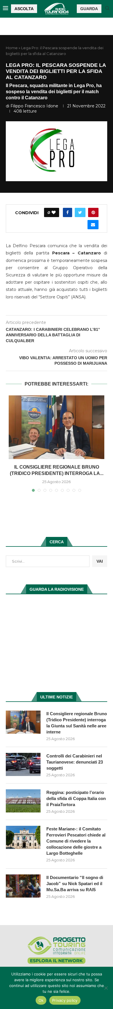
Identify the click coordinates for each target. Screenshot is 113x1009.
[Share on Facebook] (67, 212)
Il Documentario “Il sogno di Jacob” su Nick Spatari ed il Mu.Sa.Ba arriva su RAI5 (74, 883)
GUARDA (89, 8)
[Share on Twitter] (80, 212)
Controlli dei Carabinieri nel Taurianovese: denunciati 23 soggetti (74, 761)
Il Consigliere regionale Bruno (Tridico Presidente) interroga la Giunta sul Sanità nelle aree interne (76, 722)
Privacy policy (65, 1000)
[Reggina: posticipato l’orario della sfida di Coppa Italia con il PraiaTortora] (23, 800)
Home (12, 47)
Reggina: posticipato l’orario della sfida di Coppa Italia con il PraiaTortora (76, 798)
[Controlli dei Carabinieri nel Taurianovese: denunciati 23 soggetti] (23, 764)
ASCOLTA (24, 8)
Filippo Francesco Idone (34, 106)
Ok (41, 1000)
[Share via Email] (93, 224)
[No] (106, 988)
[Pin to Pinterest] (93, 212)
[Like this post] (54, 212)
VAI (99, 561)
